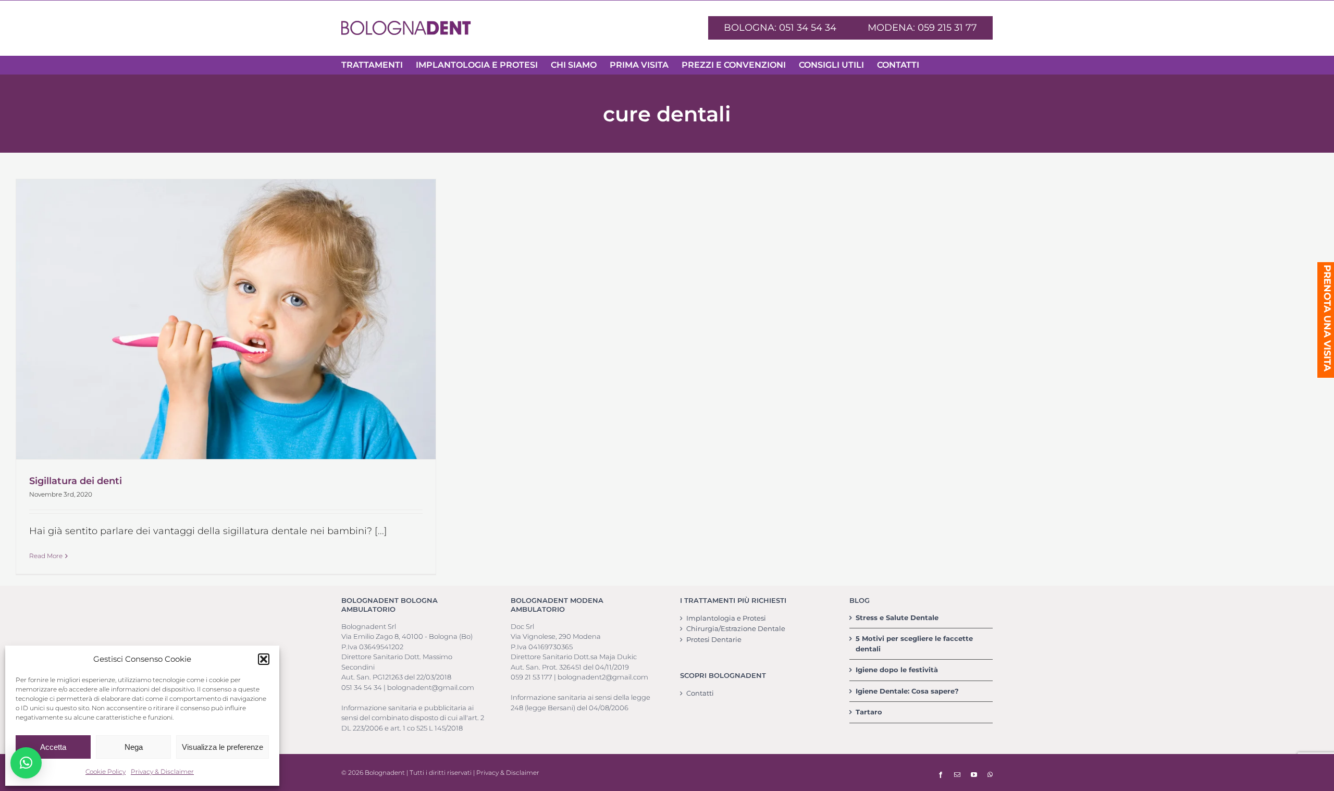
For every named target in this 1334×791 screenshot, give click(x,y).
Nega (134, 747)
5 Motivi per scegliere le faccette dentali (914, 643)
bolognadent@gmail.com (430, 687)
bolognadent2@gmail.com (603, 677)
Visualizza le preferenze (222, 747)
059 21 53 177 (531, 677)
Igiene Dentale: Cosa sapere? (907, 691)
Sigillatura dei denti (75, 481)
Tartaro (869, 712)
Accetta (53, 747)
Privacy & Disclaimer (162, 771)
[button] (263, 659)
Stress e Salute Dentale (897, 617)
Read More (46, 556)
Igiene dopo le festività (897, 669)
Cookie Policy (105, 771)
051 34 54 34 (361, 687)
